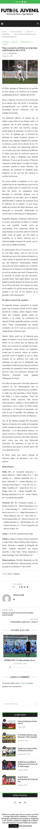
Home (4, 32)
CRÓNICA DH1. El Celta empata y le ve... (20, 660)
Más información (25, 826)
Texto (4, 574)
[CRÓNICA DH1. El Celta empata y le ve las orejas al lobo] (20, 646)
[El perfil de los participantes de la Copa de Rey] (9, 780)
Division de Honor (16, 32)
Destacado (14, 42)
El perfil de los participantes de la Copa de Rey (28, 779)
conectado (24, 683)
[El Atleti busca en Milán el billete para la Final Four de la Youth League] (9, 765)
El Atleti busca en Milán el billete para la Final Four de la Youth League (27, 764)
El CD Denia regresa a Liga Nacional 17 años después (27, 736)
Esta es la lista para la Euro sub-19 (27, 722)
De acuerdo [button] (13, 826)
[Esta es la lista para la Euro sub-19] (9, 724)
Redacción (13, 53)
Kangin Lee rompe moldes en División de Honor (27, 750)
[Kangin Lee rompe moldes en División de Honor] (9, 751)
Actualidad (5, 34)
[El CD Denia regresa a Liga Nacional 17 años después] (9, 738)
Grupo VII (30, 32)
